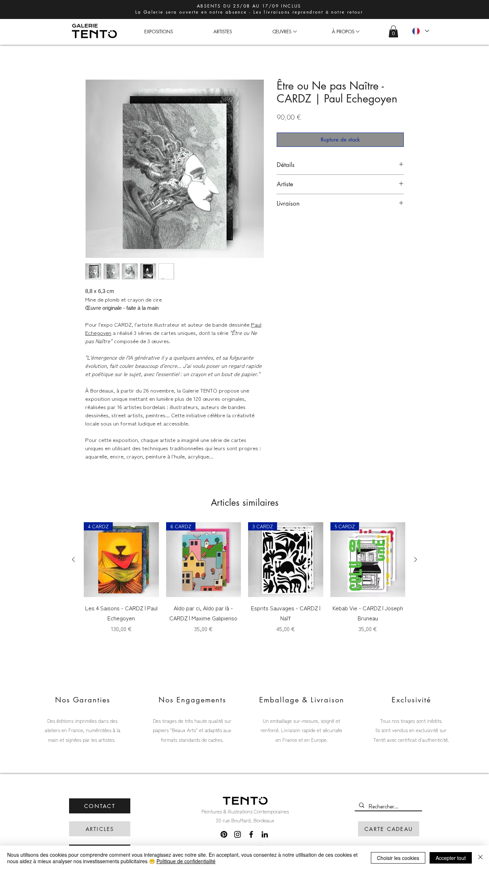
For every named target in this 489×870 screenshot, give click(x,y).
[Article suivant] (415, 559)
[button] (281, 31)
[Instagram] (237, 834)
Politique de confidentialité (186, 861)
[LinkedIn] (264, 834)
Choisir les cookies (398, 857)
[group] (244, 583)
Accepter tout (451, 857)
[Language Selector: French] (420, 31)
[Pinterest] (223, 834)
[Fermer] (480, 857)
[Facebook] (251, 834)
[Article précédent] (73, 559)
